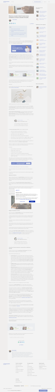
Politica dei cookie (22, 199)
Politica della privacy (28, 199)
